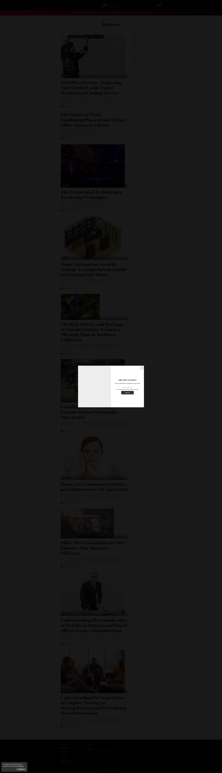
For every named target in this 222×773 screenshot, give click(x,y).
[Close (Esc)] (142, 368)
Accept (21, 769)
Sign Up (127, 392)
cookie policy (21, 766)
